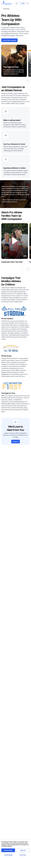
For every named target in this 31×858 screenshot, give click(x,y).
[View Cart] (16, 3)
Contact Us (15, 441)
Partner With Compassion (9, 40)
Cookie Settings (8, 855)
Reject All (22, 850)
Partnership (6, 9)
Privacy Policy (23, 855)
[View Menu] (28, 3)
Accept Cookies (8, 850)
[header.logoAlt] (6, 4)
